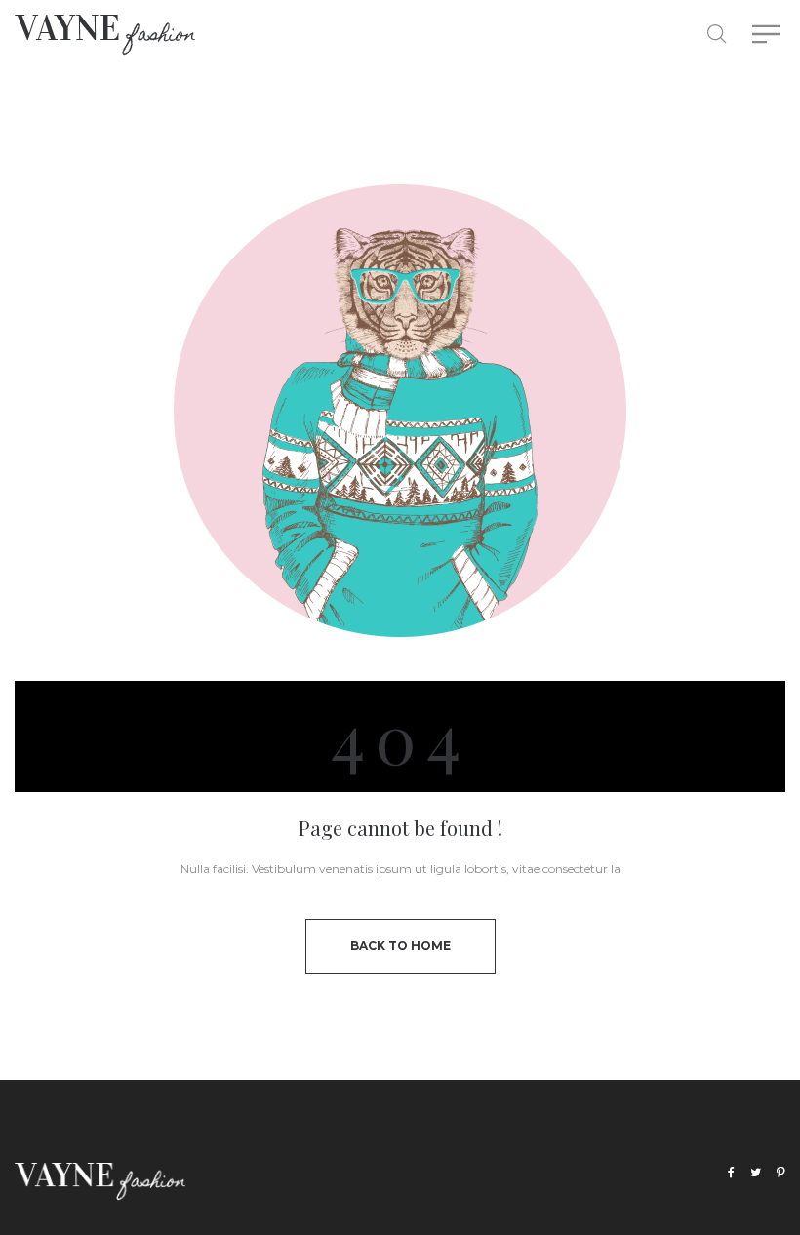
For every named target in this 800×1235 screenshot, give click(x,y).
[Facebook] (731, 1173)
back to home (400, 945)
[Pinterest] (781, 1173)
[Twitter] (755, 1173)
